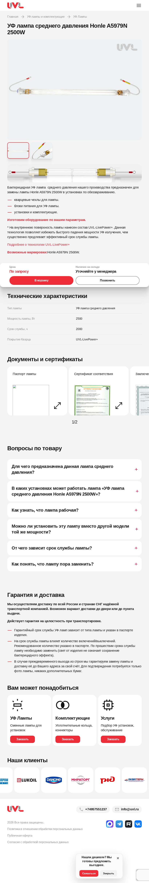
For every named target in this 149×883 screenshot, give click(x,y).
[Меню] (139, 5)
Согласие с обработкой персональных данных (38, 842)
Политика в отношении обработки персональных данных (45, 829)
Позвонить (107, 280)
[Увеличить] (74, 173)
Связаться (88, 873)
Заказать (22, 739)
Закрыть (108, 873)
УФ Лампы (80, 16)
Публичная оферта (19, 835)
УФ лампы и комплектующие (46, 16)
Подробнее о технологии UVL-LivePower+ (38, 244)
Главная (12, 16)
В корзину (42, 280)
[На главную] (15, 5)
